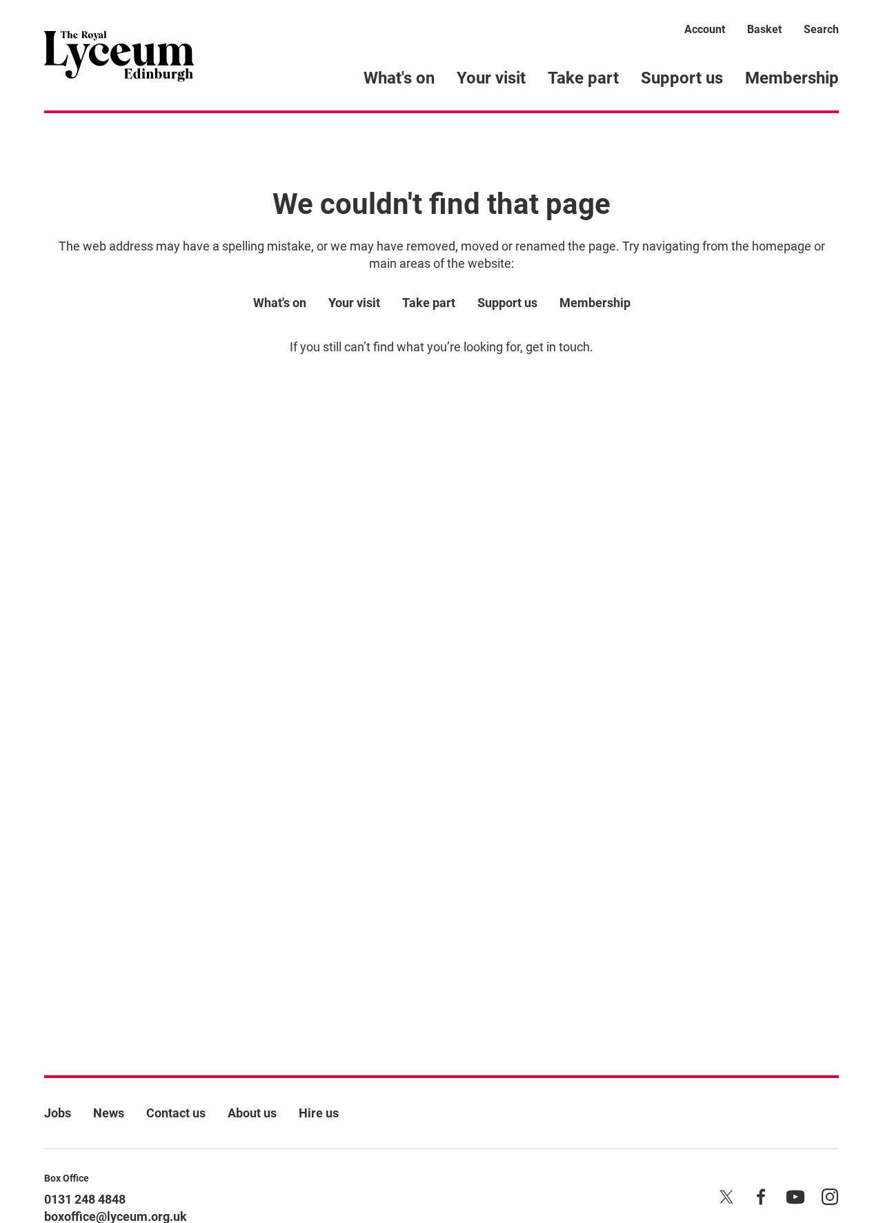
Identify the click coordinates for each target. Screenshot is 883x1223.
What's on (399, 78)
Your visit (491, 78)
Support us (682, 78)
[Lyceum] (119, 55)
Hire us (319, 1113)
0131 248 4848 (85, 1199)
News (108, 1113)
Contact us (176, 1113)
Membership (792, 78)
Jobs (57, 1113)
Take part (583, 78)
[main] (441, 571)
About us (252, 1113)
